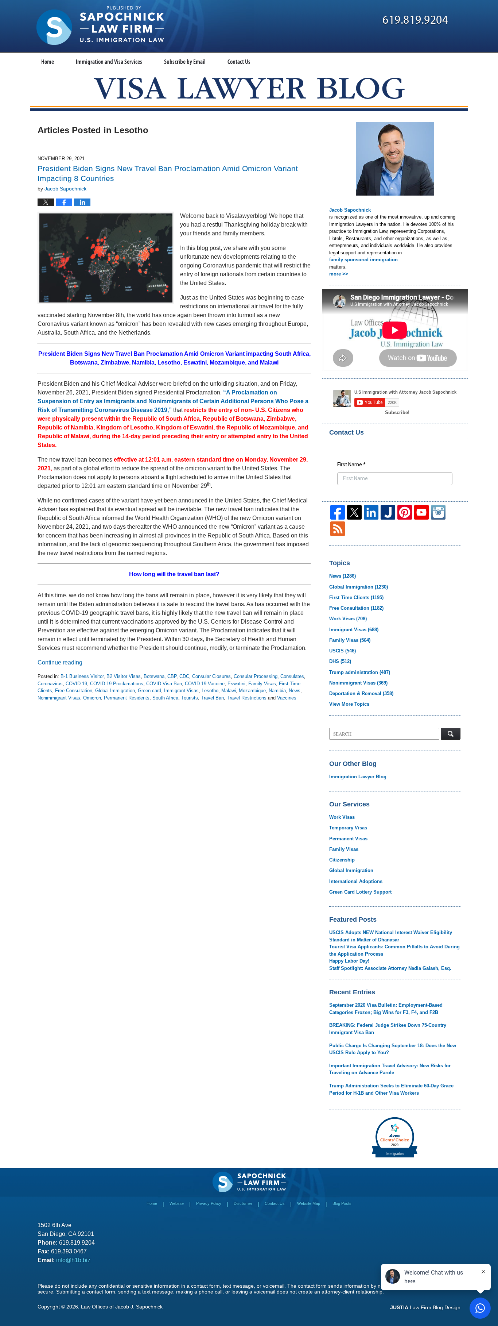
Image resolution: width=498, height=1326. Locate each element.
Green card (149, 690)
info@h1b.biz (73, 1260)
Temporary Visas (348, 827)
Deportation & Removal (361, 693)
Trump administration (359, 672)
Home (47, 61)
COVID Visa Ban (164, 683)
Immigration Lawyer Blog (357, 776)
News (294, 690)
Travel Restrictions (246, 698)
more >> (338, 274)
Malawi (228, 690)
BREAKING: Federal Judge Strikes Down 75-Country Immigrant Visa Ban (387, 1028)
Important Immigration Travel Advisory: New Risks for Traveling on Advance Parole (390, 1069)
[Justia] (388, 512)
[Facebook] (337, 512)
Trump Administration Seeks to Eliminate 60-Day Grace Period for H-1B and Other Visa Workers (391, 1089)
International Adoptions (355, 881)
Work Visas (348, 618)
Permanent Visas (348, 838)
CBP (171, 676)
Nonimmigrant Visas (59, 698)
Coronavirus (50, 683)
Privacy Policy (208, 1203)
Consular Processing (255, 676)
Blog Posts (341, 1203)
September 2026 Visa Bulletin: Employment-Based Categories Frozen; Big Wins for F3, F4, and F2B (386, 1008)
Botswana (154, 676)
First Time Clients (356, 597)
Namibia (277, 690)
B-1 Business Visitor (82, 676)
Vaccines (286, 698)
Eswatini (236, 683)
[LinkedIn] (371, 512)
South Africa (165, 698)
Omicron (92, 698)
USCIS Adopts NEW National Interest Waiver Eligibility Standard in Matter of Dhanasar (390, 936)
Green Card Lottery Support (360, 892)
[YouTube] (421, 512)
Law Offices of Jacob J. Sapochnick (122, 1307)
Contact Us (238, 61)
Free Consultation (73, 690)
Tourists (189, 698)
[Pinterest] (404, 512)
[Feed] (337, 528)
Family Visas (262, 683)
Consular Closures (211, 676)
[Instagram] (438, 512)
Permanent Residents (126, 698)
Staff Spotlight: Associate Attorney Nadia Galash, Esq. (390, 968)
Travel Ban (212, 698)
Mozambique (252, 690)
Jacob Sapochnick (350, 210)
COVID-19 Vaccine (205, 683)
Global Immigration (115, 690)
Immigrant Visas (181, 690)
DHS (340, 661)
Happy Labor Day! (349, 961)
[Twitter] (354, 512)
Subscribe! (397, 412)
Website (177, 1203)
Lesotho (210, 690)
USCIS (342, 651)
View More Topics (349, 704)
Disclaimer (243, 1203)
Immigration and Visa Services (109, 61)
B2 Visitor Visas (123, 676)
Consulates (292, 676)
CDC (184, 676)
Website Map (308, 1203)
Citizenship (342, 860)
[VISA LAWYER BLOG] (249, 88)
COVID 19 (76, 683)
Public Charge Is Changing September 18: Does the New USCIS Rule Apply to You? (392, 1049)
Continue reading (60, 662)
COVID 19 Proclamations (116, 683)
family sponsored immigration (363, 259)
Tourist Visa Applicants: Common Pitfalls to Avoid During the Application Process (394, 950)
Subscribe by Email (185, 61)
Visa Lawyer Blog (100, 25)
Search (450, 734)
